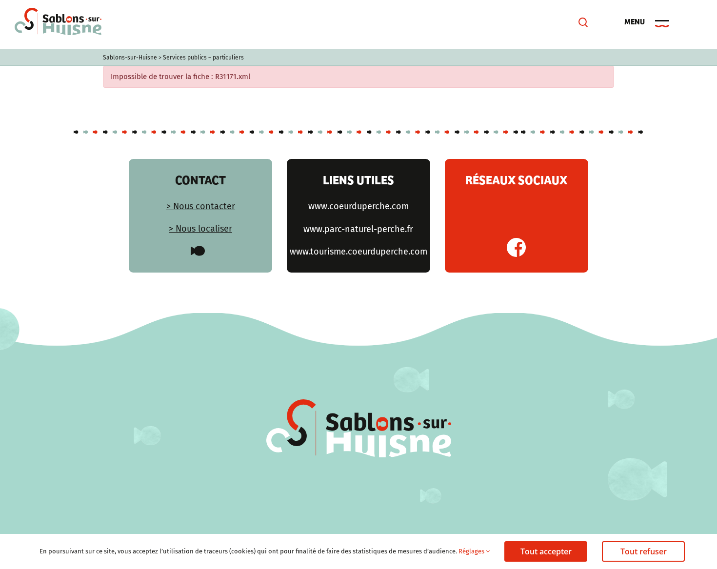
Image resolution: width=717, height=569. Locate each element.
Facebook (516, 247)
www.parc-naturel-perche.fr (358, 229)
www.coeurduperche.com (358, 206)
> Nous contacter (200, 206)
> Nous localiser (200, 228)
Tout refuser (643, 551)
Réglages (472, 551)
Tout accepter (546, 551)
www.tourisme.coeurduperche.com (358, 251)
